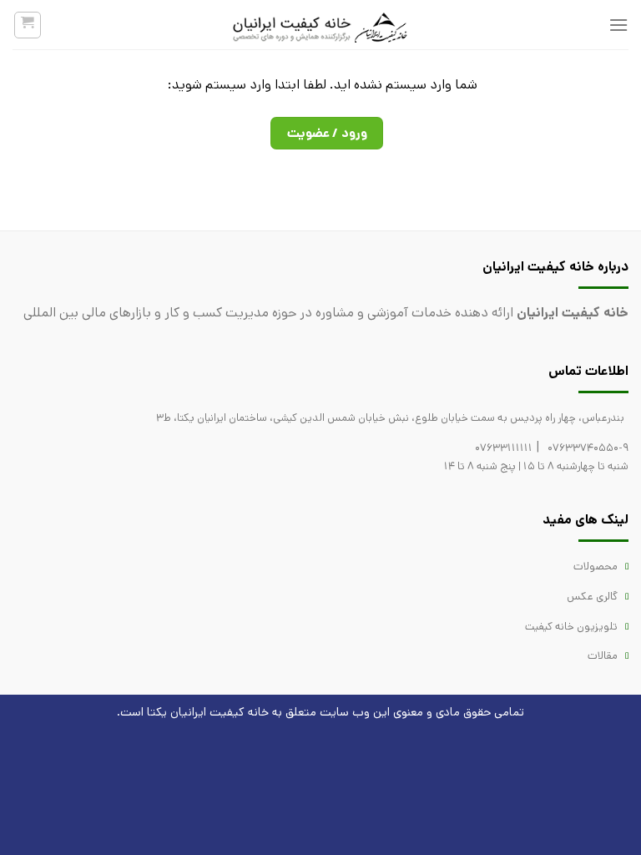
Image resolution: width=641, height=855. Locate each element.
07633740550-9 (588, 448)
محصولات (595, 566)
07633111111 (503, 448)
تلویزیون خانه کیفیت (571, 627)
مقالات (603, 656)
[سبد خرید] (28, 25)
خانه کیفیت (239, 712)
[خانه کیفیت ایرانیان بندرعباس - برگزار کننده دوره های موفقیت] (320, 25)
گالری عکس (592, 597)
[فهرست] (618, 24)
